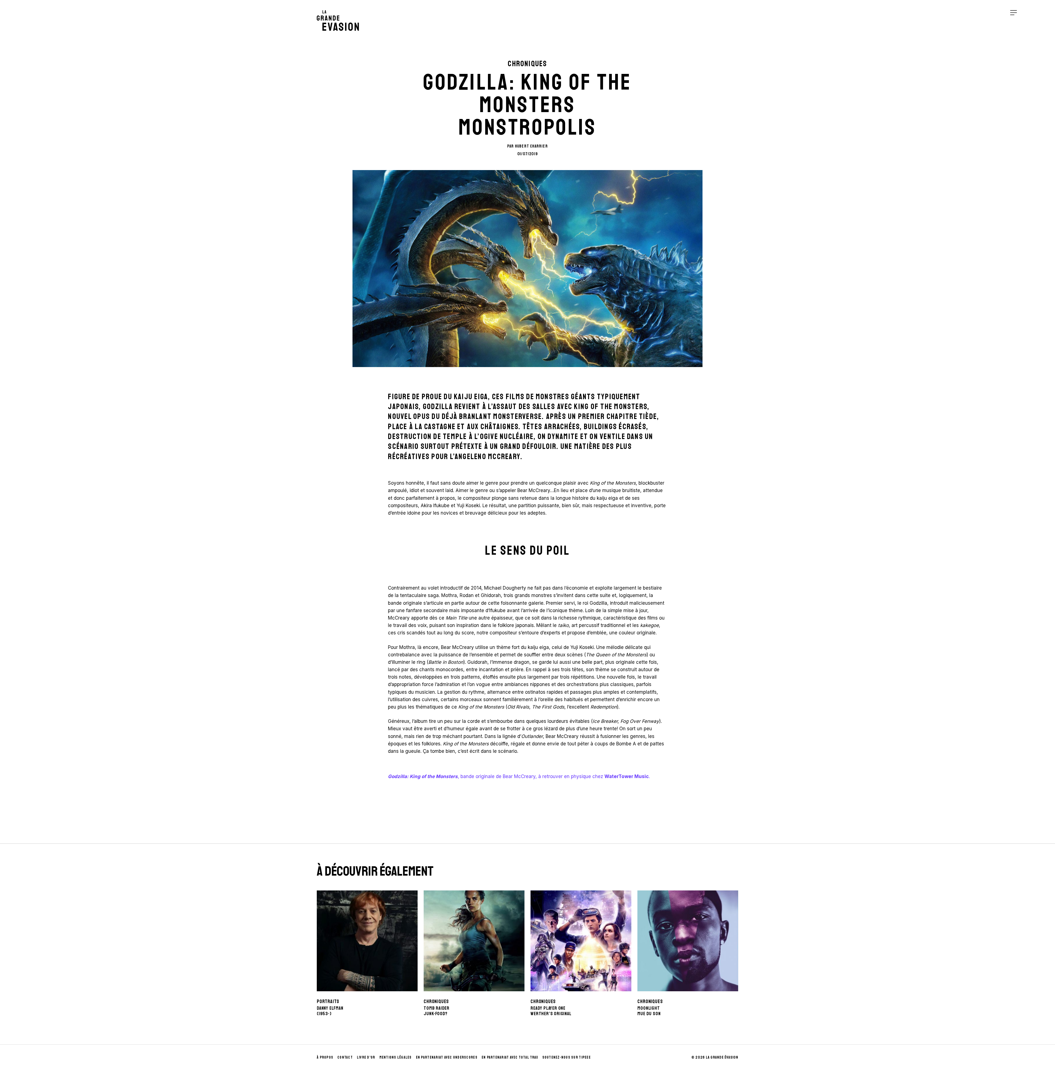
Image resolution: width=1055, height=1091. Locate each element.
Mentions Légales (395, 1057)
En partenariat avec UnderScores (446, 1057)
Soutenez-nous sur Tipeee (566, 1057)
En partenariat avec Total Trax (510, 1057)
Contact (345, 1057)
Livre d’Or (366, 1057)
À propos (325, 1057)
